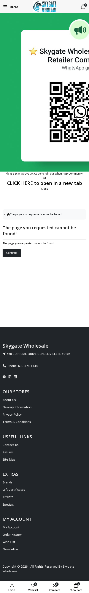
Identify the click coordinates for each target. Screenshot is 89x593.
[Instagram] (10, 377)
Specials (8, 504)
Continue (11, 253)
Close (44, 188)
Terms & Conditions (17, 422)
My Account (11, 527)
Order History (12, 535)
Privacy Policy (12, 414)
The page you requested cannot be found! (36, 214)
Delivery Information (17, 407)
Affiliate (8, 497)
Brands (8, 482)
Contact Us (11, 445)
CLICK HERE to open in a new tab (44, 183)
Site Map (9, 459)
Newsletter (10, 549)
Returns (8, 452)
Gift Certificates (14, 490)
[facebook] (5, 377)
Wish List (9, 542)
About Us (9, 400)
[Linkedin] (15, 377)
